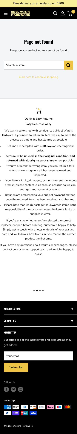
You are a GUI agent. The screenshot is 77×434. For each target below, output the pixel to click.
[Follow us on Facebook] (6, 389)
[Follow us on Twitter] (13, 389)
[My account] (62, 13)
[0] (70, 13)
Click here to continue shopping (38, 77)
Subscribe (16, 367)
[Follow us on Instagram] (20, 389)
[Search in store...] (68, 65)
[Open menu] (5, 13)
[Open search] (55, 13)
